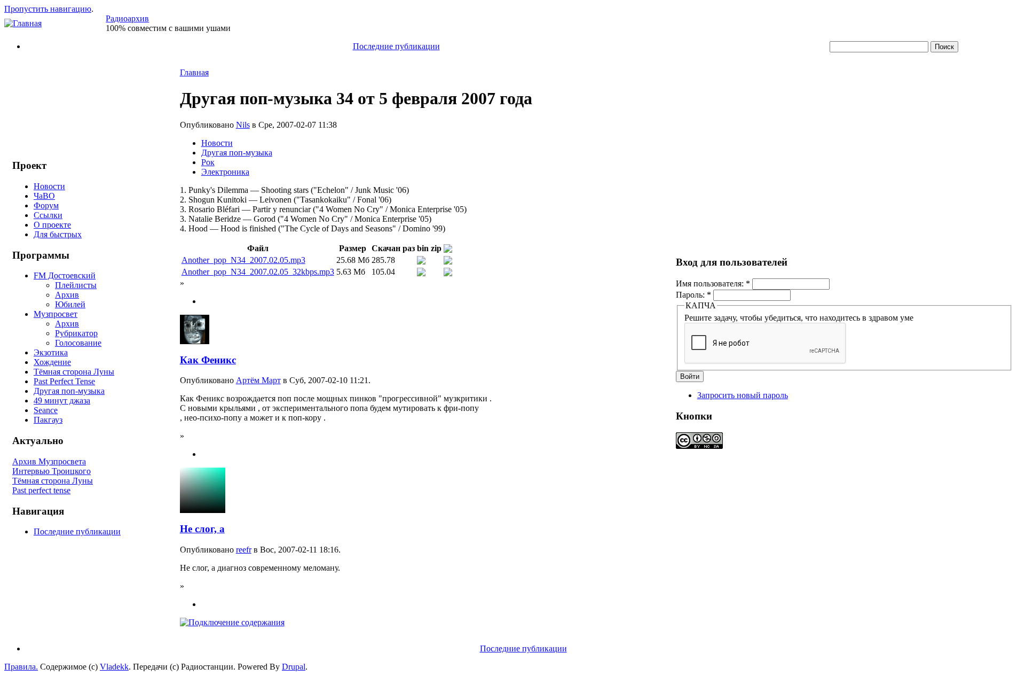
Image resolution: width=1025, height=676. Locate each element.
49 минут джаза (62, 400)
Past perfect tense (41, 490)
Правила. (21, 666)
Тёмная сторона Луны (74, 371)
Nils (243, 124)
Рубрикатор (76, 333)
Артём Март (258, 380)
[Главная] (23, 23)
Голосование (78, 342)
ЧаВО (44, 195)
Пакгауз (48, 419)
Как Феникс (208, 360)
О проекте (52, 224)
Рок (208, 162)
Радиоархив (127, 18)
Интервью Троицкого (51, 471)
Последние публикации (396, 46)
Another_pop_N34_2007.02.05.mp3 (243, 260)
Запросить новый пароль (742, 395)
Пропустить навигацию (47, 8)
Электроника (225, 171)
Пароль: (693, 294)
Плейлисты (76, 285)
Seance (46, 410)
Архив (67, 294)
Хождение (52, 362)
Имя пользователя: (713, 283)
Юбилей (70, 304)
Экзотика (51, 352)
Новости (49, 186)
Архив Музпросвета (49, 461)
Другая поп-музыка (69, 390)
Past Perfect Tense (64, 381)
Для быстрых (58, 234)
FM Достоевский (65, 275)
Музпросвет (55, 313)
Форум (46, 205)
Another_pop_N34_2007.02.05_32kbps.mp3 (258, 271)
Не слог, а (202, 528)
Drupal (293, 666)
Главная (194, 72)
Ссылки (48, 215)
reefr (243, 549)
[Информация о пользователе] (194, 341)
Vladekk (114, 666)
